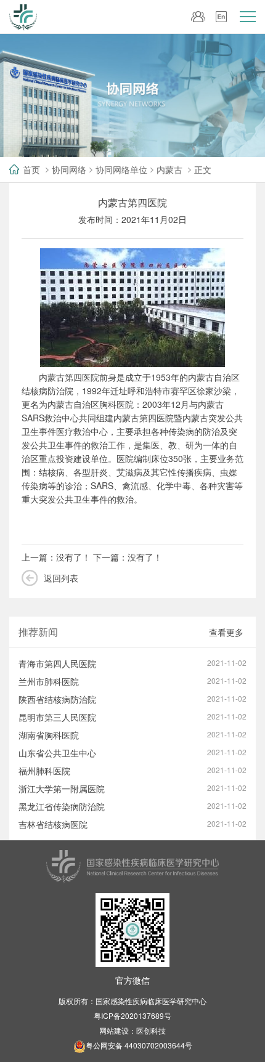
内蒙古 (169, 169)
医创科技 (151, 1030)
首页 (31, 169)
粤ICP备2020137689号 (132, 1015)
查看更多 (226, 632)
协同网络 (69, 169)
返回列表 (61, 578)
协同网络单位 (121, 169)
